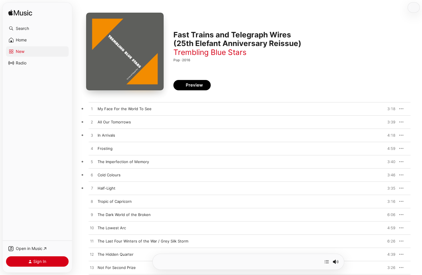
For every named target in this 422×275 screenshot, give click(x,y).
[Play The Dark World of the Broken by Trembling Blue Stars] (92, 214)
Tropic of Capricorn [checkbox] (115, 201)
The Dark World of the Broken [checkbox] (124, 214)
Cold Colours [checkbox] (109, 175)
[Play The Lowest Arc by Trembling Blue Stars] (92, 228)
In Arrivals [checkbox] (106, 135)
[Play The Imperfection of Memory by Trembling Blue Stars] (92, 162)
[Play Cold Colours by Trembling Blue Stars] (92, 175)
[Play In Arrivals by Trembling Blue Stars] (92, 135)
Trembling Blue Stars (210, 52)
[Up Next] (326, 262)
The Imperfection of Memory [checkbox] (123, 161)
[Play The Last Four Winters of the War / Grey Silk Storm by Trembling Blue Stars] (92, 241)
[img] (20, 13)
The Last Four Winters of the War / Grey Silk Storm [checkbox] (143, 241)
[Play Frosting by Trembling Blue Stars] (92, 148)
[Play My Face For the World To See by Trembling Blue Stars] (92, 109)
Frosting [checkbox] (105, 148)
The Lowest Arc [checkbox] (112, 228)
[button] (37, 28)
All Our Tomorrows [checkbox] (114, 122)
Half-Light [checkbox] (106, 188)
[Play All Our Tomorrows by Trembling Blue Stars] (92, 122)
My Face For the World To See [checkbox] (125, 108)
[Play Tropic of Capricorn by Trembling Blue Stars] (92, 201)
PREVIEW (389, 108)
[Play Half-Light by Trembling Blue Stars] (92, 188)
